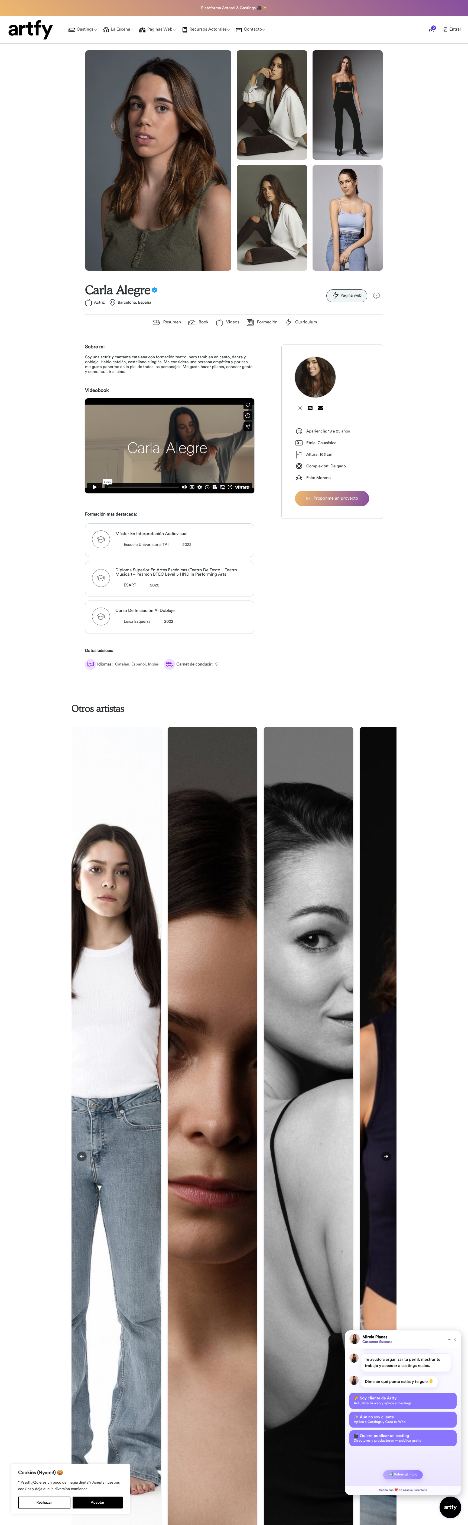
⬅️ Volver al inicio (403, 1474)
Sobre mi (95, 347)
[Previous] (82, 1156)
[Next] (386, 1156)
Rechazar (44, 1502)
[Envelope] (321, 408)
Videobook (97, 390)
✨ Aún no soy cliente (380, 1419)
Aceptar (97, 1502)
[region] (70, 1489)
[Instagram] (300, 408)
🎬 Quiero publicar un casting (387, 1438)
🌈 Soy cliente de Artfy (383, 1400)
